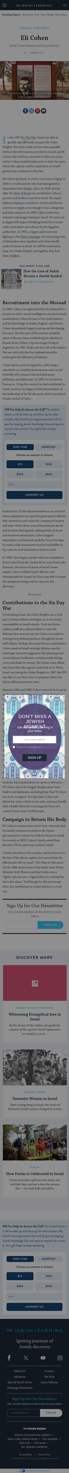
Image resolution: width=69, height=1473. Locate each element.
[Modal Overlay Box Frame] (34, 736)
